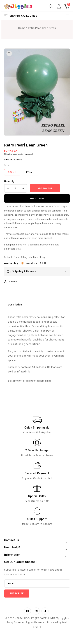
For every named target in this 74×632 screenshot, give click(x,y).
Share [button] (13, 281)
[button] (51, 6)
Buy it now (37, 198)
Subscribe (17, 593)
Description (15, 304)
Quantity (9, 181)
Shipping (8, 154)
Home (21, 28)
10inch (12, 172)
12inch (30, 172)
